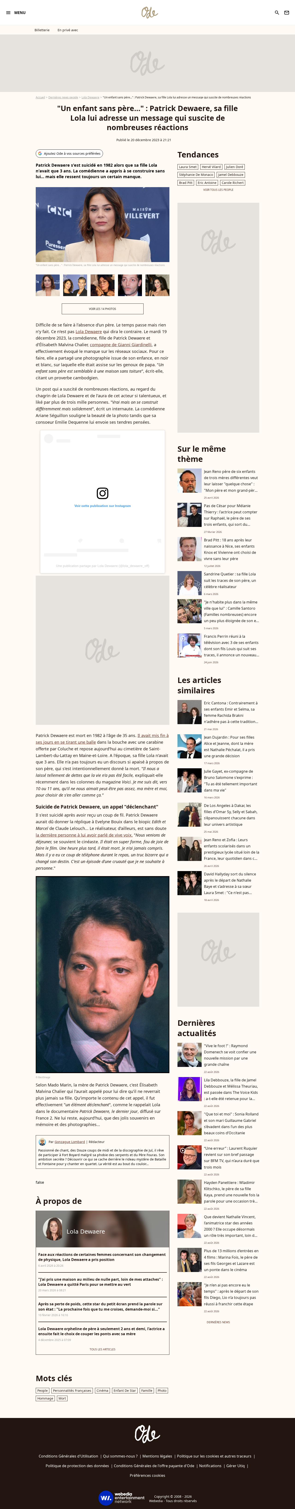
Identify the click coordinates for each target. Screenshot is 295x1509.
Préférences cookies (147, 1475)
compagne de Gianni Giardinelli (121, 344)
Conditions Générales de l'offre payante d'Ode (154, 1465)
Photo (162, 1390)
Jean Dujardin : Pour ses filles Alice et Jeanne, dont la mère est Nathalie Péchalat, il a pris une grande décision (229, 747)
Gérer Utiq (235, 1465)
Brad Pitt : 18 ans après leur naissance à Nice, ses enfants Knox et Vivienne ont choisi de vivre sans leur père (230, 549)
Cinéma (102, 1390)
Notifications (210, 1465)
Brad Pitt (185, 182)
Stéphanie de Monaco (196, 174)
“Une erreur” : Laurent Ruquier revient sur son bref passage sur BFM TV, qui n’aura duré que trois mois (231, 1158)
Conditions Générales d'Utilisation (68, 1456)
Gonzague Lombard (70, 1142)
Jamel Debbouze (230, 174)
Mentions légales (157, 1456)
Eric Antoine (207, 182)
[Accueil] (149, 12)
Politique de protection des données (77, 1465)
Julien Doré (234, 167)
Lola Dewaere (90, 97)
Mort (62, 1398)
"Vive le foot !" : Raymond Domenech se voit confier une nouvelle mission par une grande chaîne (230, 1055)
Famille (146, 1390)
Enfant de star (125, 1390)
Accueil (40, 97)
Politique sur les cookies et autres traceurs (214, 1456)
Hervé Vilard (211, 167)
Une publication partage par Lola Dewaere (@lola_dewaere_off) (102, 566)
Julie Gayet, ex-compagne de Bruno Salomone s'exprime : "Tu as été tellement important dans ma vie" (230, 781)
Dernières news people (63, 97)
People (42, 1390)
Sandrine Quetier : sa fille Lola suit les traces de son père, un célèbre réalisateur (230, 580)
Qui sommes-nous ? (120, 1456)
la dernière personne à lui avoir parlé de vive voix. (84, 835)
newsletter (286, 12)
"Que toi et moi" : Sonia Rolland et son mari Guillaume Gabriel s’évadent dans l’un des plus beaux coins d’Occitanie (231, 1123)
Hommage (45, 1398)
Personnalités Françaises (72, 1390)
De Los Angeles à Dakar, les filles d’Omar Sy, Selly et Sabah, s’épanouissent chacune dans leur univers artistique (230, 815)
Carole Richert (233, 182)
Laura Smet (188, 167)
